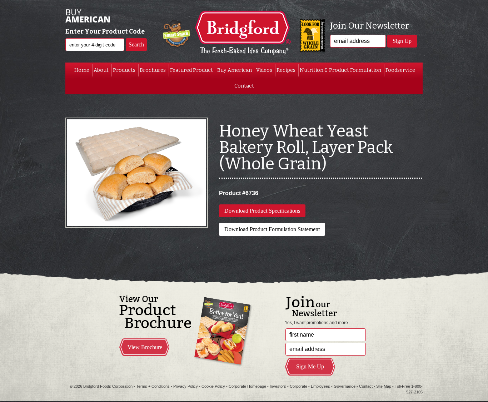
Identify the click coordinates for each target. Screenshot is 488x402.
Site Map (383, 386)
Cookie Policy (213, 386)
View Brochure (145, 347)
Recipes (286, 70)
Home (81, 70)
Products (124, 70)
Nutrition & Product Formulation (340, 70)
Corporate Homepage (247, 386)
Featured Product (191, 70)
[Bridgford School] (244, 34)
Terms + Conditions (153, 386)
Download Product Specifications (262, 211)
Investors (278, 386)
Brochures (153, 70)
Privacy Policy (185, 386)
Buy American (234, 70)
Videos (264, 70)
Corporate (298, 386)
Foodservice (400, 70)
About (101, 70)
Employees (320, 386)
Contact (244, 86)
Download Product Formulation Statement (272, 229)
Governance (344, 386)
